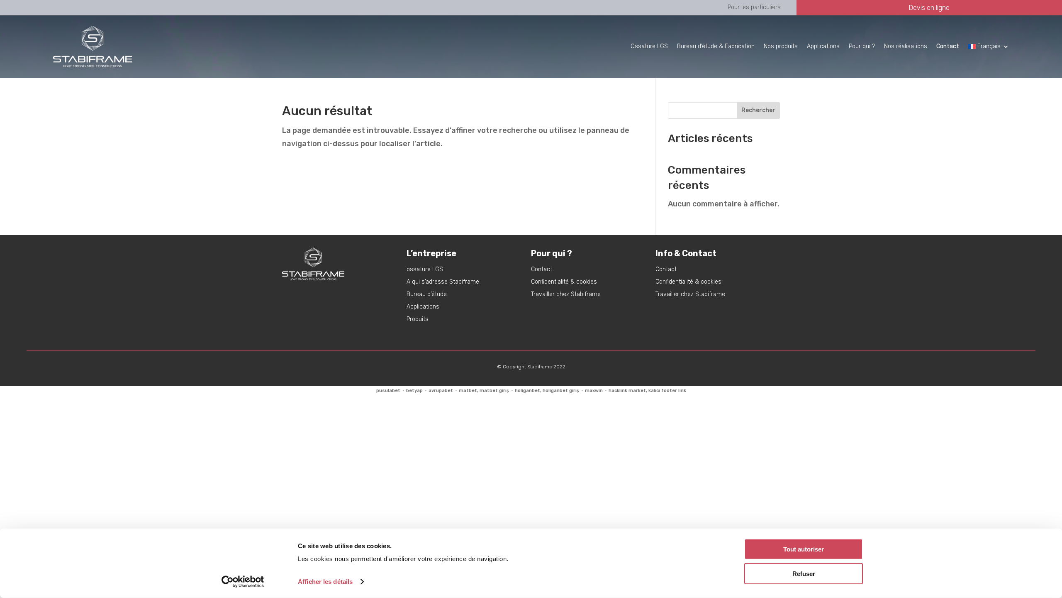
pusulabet (388, 390)
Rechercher (758, 110)
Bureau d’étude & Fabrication (716, 46)
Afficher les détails (325, 581)
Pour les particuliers (754, 7)
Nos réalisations (905, 46)
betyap (414, 390)
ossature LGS (425, 270)
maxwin (594, 390)
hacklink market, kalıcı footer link (647, 390)
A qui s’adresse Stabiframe (443, 282)
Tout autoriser (803, 549)
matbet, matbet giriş (484, 390)
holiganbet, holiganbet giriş (547, 390)
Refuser (803, 573)
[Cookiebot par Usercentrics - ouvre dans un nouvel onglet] (243, 582)
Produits (418, 319)
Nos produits (781, 46)
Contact (541, 270)
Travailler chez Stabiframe (566, 295)
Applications (823, 46)
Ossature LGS (649, 46)
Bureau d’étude (427, 295)
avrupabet (441, 390)
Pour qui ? (862, 46)
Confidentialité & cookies (564, 282)
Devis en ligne (929, 8)
